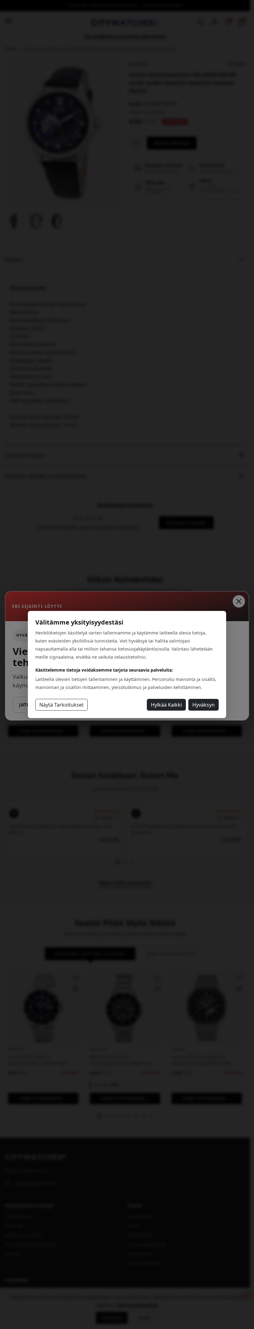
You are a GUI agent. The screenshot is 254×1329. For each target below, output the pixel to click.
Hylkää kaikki (166, 704)
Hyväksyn (203, 704)
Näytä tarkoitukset (61, 704)
